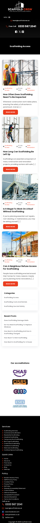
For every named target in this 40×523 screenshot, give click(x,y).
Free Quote (8, 463)
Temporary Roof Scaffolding (13, 439)
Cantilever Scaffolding (11, 446)
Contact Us (7, 465)
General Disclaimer (10, 497)
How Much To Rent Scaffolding (15, 338)
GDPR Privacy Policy (10, 480)
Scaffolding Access (11, 297)
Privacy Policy (8, 484)
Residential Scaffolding (11, 435)
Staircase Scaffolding (11, 448)
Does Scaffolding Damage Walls (16, 320)
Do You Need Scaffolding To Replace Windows (18, 326)
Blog (5, 467)
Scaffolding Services (11, 431)
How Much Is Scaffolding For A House (18, 342)
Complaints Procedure (11, 495)
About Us (7, 461)
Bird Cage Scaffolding (11, 441)
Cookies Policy (9, 482)
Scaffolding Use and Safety (14, 306)
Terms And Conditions (11, 499)
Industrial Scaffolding (11, 437)
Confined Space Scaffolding (13, 450)
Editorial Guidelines (10, 493)
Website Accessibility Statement (14, 488)
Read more (10, 112)
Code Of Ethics (9, 490)
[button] (5, 17)
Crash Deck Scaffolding (12, 443)
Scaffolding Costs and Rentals (15, 302)
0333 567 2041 (27, 26)
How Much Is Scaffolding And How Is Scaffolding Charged (17, 332)
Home (6, 459)
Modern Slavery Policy (11, 478)
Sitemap (7, 469)
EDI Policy (7, 486)
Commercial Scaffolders (12, 433)
